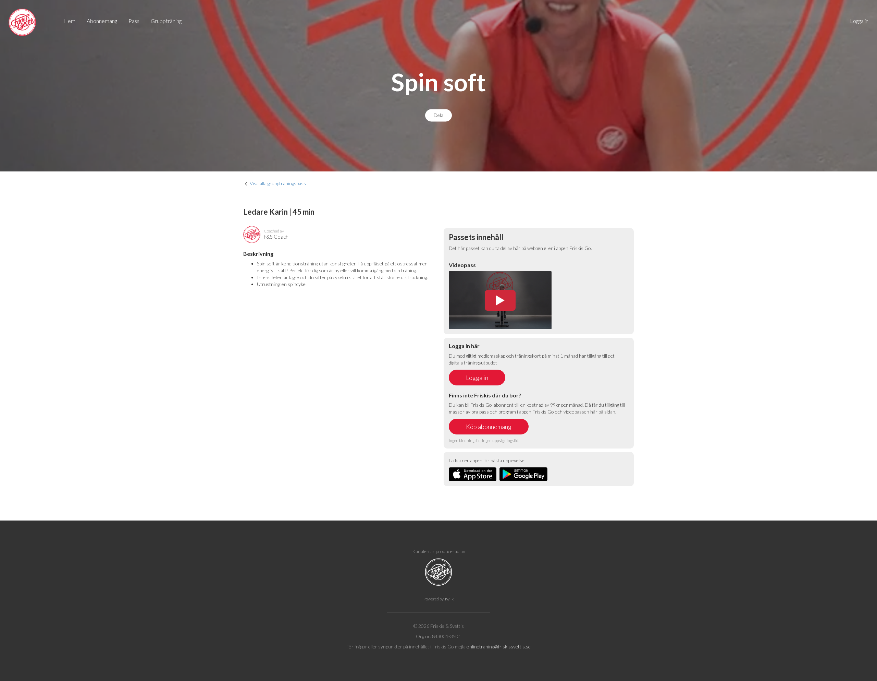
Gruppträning (166, 20)
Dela (438, 115)
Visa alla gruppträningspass (278, 183)
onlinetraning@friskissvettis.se (499, 646)
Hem (69, 20)
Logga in (859, 20)
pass (133, 20)
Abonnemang (102, 20)
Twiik (449, 598)
